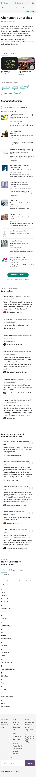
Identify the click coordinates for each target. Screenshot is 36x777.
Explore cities (17, 749)
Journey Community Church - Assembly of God (18, 171)
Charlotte (15, 86)
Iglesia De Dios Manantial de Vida (17, 548)
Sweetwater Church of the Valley (17, 505)
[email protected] (18, 385)
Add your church (16, 752)
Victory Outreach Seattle (14, 312)
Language (6, 574)
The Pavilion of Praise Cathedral (24, 72)
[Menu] (33, 3)
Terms (18, 771)
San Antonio (5, 90)
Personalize (30, 11)
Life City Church (5, 71)
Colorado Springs (7, 94)
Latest (5, 53)
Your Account (29, 722)
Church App (17, 736)
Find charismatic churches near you (16, 107)
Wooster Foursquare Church (18, 233)
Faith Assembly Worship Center (18, 155)
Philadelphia (24, 86)
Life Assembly (11, 328)
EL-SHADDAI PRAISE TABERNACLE (18, 138)
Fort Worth (15, 90)
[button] (32, 67)
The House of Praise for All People (17, 372)
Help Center (29, 730)
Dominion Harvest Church (18, 189)
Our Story (4, 722)
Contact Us (4, 725)
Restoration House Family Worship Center (19, 393)
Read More (26, 415)
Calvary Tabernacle (12, 480)
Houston (22, 90)
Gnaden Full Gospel (18, 247)
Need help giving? (28, 726)
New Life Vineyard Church (18, 262)
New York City (6, 86)
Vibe (4, 570)
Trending (13, 53)
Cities (23, 8)
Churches (4, 8)
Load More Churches (18, 274)
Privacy (14, 771)
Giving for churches (16, 723)
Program (21, 570)
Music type (12, 570)
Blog (2, 727)
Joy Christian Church (18, 120)
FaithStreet (6, 3)
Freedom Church (12, 418)
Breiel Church (18, 205)
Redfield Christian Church (14, 455)
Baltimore (17, 94)
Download (16, 739)
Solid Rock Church (18, 220)
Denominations (14, 8)
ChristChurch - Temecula (14, 344)
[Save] (32, 115)
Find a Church (17, 746)
